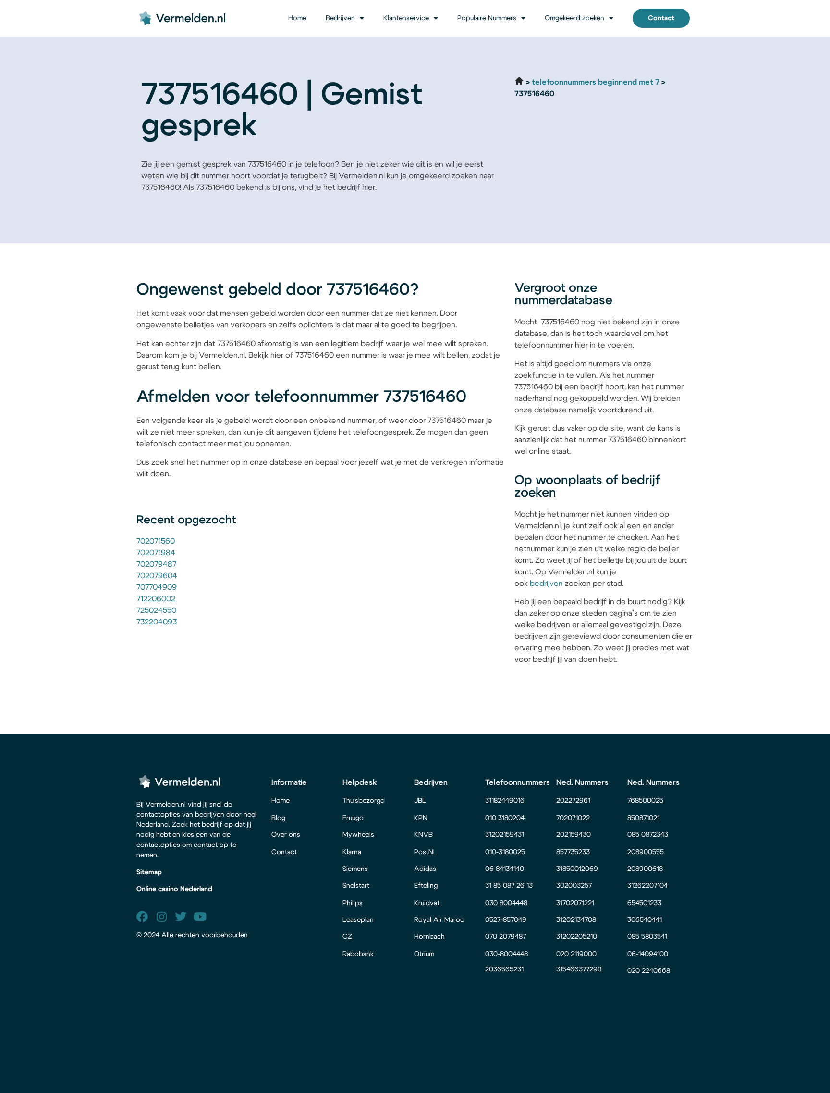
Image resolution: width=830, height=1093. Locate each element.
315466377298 (578, 969)
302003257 (574, 885)
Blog (278, 818)
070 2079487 (505, 936)
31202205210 (576, 936)
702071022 (574, 818)
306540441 (644, 920)
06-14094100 (647, 954)
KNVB (423, 835)
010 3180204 (505, 818)
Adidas (425, 869)
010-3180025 (505, 852)
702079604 (156, 576)
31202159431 (504, 835)
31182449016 (505, 800)
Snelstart (355, 885)
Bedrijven (340, 18)
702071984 (155, 553)
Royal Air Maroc (440, 920)
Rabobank (358, 954)
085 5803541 (647, 936)
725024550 (156, 610)
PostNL (425, 852)
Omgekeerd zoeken (574, 18)
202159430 (574, 835)
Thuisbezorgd (363, 800)
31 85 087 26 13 (509, 885)
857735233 (573, 852)
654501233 (644, 903)
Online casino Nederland (174, 889)
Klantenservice (406, 18)
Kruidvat (426, 903)
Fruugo (353, 818)
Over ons (285, 835)
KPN (420, 818)
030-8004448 (506, 954)
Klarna (351, 852)
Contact (284, 852)
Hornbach (429, 936)
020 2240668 (648, 971)
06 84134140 (504, 869)
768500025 (645, 800)
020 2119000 (576, 954)
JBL (420, 800)
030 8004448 (506, 903)
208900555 (645, 852)
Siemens (355, 869)
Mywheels (358, 835)
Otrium (424, 954)
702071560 (155, 541)
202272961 (573, 800)
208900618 (645, 869)
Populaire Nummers (486, 18)
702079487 (156, 564)
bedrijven (546, 583)
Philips (352, 903)
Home (297, 18)
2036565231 (504, 969)
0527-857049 (505, 920)
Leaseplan (358, 920)
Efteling (426, 885)
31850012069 (577, 869)
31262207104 (647, 885)
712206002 (155, 599)
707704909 (156, 587)
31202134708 (576, 920)
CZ (347, 936)
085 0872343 (647, 835)
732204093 (156, 622)
